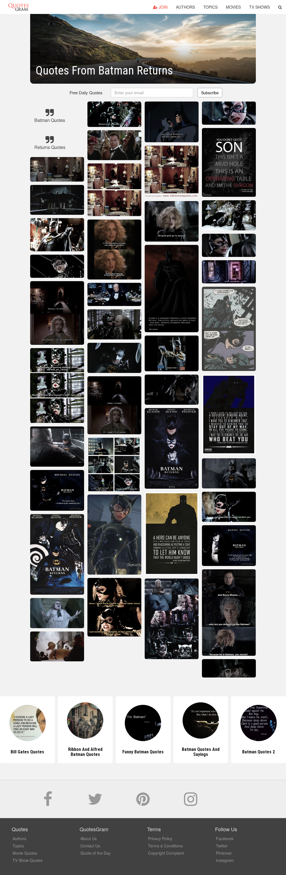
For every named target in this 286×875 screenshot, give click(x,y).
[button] (280, 7)
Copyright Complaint (166, 853)
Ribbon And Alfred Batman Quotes (27, 752)
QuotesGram (18, 7)
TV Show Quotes (27, 860)
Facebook (224, 838)
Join (163, 7)
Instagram (225, 860)
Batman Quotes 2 (200, 752)
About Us (88, 838)
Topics (210, 7)
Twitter (222, 846)
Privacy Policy (160, 838)
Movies (233, 7)
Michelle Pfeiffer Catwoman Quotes (258, 752)
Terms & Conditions (165, 846)
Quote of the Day (95, 853)
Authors (185, 7)
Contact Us (90, 846)
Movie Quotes (25, 853)
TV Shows (259, 7)
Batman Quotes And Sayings (143, 752)
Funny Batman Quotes (85, 752)
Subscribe (210, 92)
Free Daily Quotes (86, 92)
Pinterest (224, 853)
